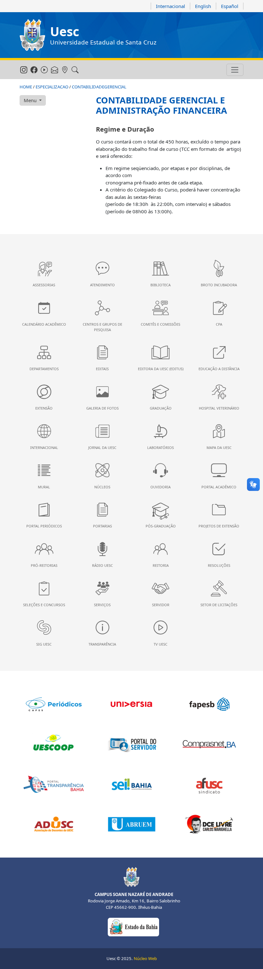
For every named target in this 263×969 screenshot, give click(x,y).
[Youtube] (44, 70)
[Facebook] (34, 70)
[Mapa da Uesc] (65, 70)
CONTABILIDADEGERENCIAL (99, 87)
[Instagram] (24, 70)
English (203, 6)
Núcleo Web (145, 958)
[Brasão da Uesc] (32, 35)
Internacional (170, 6)
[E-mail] (54, 70)
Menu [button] (31, 100)
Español (229, 6)
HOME (26, 87)
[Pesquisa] (75, 70)
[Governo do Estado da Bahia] (133, 926)
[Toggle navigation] (234, 70)
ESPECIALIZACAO (52, 87)
